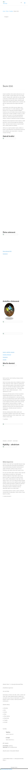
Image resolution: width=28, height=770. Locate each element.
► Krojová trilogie (7, 59)
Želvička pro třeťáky (14, 258)
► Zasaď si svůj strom (7, 31)
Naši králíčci (14, 223)
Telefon (8, 732)
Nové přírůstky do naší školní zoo (14, 170)
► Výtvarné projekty (7, 75)
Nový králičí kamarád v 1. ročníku (14, 571)
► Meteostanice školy (7, 77)
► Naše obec (6, 35)
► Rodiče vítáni (6, 61)
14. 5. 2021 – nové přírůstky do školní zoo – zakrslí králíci (14, 161)
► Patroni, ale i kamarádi (8, 23)
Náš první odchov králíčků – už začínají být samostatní (14, 197)
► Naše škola (6, 37)
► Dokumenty (6, 718)
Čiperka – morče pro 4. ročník (14, 546)
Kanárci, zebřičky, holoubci (8, 352)
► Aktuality (5, 708)
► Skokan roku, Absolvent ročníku (10, 49)
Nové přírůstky (14, 206)
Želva (14, 275)
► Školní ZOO (6, 55)
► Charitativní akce (7, 41)
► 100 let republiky (7, 69)
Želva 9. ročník (14, 266)
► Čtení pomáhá (6, 45)
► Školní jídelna (6, 716)
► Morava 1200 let (7, 79)
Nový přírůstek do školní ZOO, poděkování (14, 188)
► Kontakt (5, 722)
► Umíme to (5, 71)
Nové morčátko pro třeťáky (14, 521)
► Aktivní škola (6, 33)
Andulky (4, 359)
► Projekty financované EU (8, 21)
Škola (7, 11)
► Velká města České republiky (9, 53)
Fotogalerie (5, 253)
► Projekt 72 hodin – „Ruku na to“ (10, 29)
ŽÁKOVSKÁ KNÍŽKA (8, 769)
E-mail (8, 738)
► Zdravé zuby (6, 27)
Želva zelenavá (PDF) (7, 251)
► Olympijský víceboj (7, 39)
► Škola (4, 714)
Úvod (4, 11)
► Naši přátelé (6, 43)
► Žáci (4, 710)
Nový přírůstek (14, 214)
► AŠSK (4, 25)
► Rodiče (5, 712)
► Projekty (5, 720)
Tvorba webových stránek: (15, 760)
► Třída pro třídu (6, 57)
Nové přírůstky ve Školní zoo (14, 179)
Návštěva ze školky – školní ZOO (14, 622)
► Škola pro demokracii (8, 51)
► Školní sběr (6, 47)
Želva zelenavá (14, 292)
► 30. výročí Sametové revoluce (10, 73)
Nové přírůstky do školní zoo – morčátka (14, 529)
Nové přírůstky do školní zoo (14, 512)
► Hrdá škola (6, 65)
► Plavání (5, 63)
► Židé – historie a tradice (8, 67)
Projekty (11, 11)
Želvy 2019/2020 (14, 283)
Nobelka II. (14, 554)
